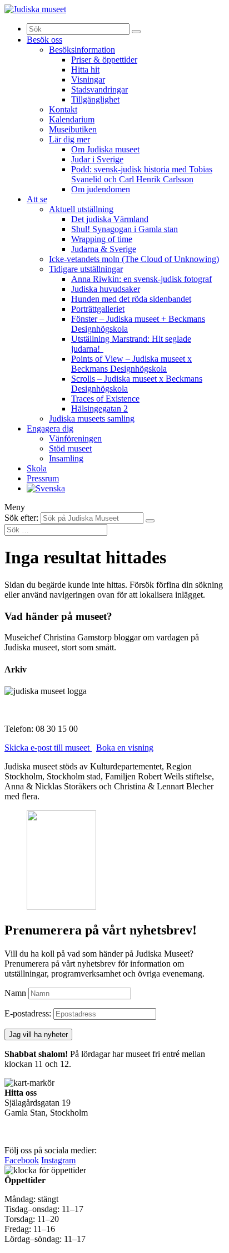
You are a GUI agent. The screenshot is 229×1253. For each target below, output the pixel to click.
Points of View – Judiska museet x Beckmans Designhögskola (131, 363)
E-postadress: (28, 1013)
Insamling (66, 458)
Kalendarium (71, 119)
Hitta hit (85, 69)
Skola (37, 468)
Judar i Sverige (97, 159)
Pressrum (43, 478)
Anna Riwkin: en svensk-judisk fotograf (141, 279)
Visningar (88, 79)
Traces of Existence (105, 398)
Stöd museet (70, 448)
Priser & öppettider (104, 59)
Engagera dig (50, 428)
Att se (37, 199)
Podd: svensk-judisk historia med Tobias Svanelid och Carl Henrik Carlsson (141, 174)
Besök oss (44, 39)
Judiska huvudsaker (105, 289)
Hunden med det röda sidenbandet (131, 299)
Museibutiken (73, 129)
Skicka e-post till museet (48, 747)
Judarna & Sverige (103, 249)
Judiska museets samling (92, 418)
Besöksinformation (82, 49)
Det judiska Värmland (109, 219)
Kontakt (63, 109)
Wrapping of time (101, 239)
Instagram (58, 1160)
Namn (15, 993)
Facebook (21, 1160)
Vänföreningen (75, 438)
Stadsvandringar (99, 89)
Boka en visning (124, 747)
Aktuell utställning (81, 209)
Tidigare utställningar (86, 269)
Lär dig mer (69, 139)
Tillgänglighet (95, 99)
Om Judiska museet (105, 149)
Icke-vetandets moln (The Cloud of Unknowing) (134, 259)
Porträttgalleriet (98, 309)
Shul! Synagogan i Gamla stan (124, 229)
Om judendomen (100, 189)
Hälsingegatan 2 (99, 408)
